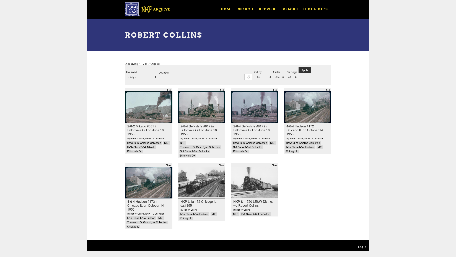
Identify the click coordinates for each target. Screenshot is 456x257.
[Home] (150, 9)
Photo (169, 89)
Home (227, 9)
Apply (305, 70)
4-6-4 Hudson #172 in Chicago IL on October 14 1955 (304, 130)
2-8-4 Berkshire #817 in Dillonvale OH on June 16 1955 (198, 130)
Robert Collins (137, 138)
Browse (267, 9)
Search (245, 9)
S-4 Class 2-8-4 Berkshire (194, 151)
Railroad (131, 72)
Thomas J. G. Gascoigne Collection (200, 147)
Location (164, 72)
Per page (291, 72)
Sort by (257, 72)
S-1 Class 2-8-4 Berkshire (255, 214)
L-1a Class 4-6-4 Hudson (300, 147)
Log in (362, 247)
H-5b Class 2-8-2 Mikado (141, 147)
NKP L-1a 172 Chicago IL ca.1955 (198, 203)
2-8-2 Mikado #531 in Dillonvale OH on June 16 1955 (145, 130)
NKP (166, 143)
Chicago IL (292, 151)
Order (276, 72)
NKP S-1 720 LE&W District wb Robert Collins (253, 203)
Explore (289, 9)
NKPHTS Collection (154, 138)
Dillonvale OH (134, 151)
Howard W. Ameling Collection (144, 143)
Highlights (316, 9)
